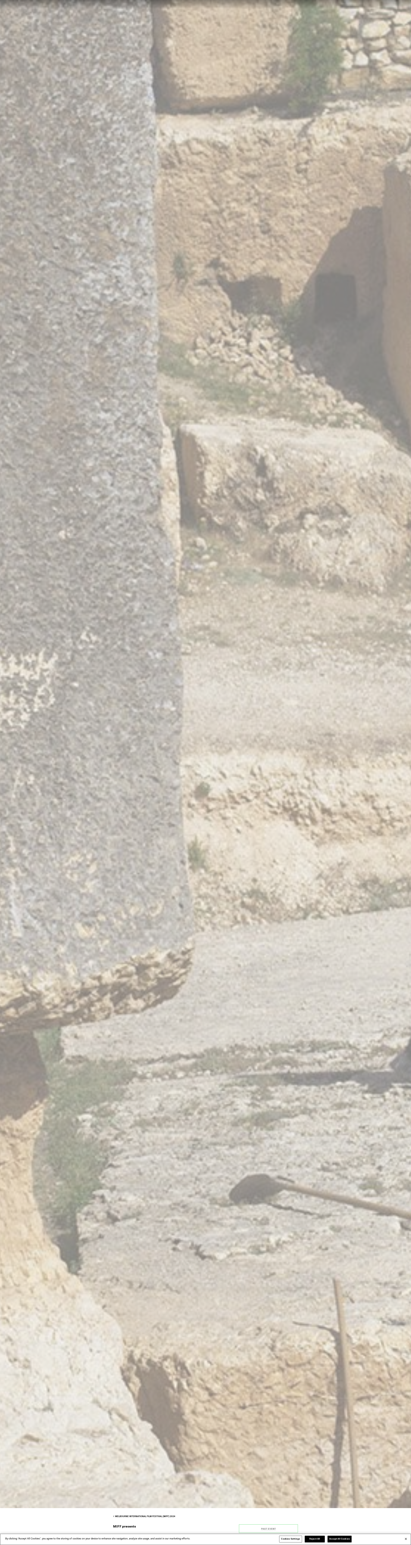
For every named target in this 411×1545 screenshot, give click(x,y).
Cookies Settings (290, 1539)
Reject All (314, 1539)
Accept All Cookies (339, 1539)
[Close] (405, 1538)
